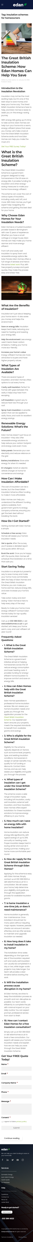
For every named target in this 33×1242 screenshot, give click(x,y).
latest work (15, 264)
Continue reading (11, 1138)
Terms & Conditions (7, 1237)
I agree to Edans (15, 1121)
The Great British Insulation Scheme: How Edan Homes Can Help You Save (16, 66)
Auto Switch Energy (7, 1177)
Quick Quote (5, 1180)
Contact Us (5, 1197)
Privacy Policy (23, 1237)
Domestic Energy (6, 1174)
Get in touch (7, 1212)
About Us (4, 1200)
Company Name (9, 1083)
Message (6, 1101)
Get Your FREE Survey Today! (13, 146)
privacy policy (21, 1121)
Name (4, 1064)
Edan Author (12, 80)
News (9, 82)
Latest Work (5, 1202)
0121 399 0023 (7, 1218)
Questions (4, 1194)
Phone (5, 1092)
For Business (5, 1182)
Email (4, 1074)
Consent (6, 1117)
